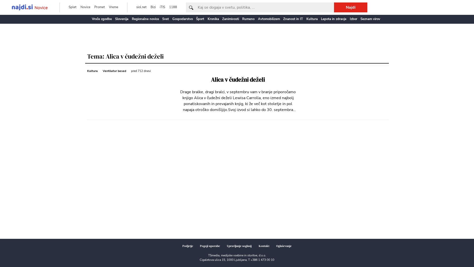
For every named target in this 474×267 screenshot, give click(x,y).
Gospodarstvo (182, 19)
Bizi (153, 7)
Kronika (213, 19)
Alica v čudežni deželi (238, 80)
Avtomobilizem (269, 19)
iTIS (162, 7)
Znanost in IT (293, 19)
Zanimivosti (230, 19)
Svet (165, 19)
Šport (200, 19)
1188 (173, 7)
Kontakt (264, 246)
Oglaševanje (284, 246)
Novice (85, 7)
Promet (99, 7)
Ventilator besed (114, 71)
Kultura (312, 19)
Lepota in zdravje (333, 19)
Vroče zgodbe (102, 19)
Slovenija (121, 19)
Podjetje (187, 246)
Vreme (113, 7)
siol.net (141, 7)
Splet (73, 7)
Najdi (351, 7)
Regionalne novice (145, 19)
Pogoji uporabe (210, 246)
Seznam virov (370, 19)
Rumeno (248, 19)
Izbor (353, 19)
